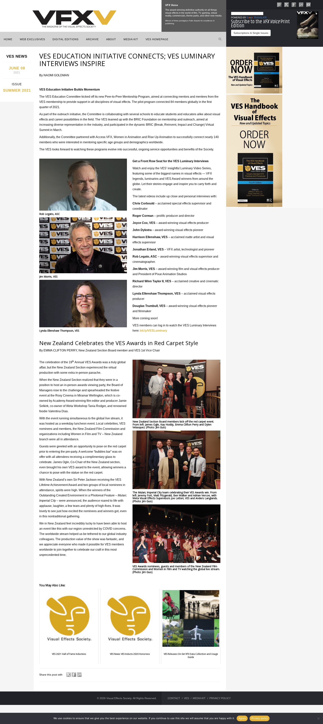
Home (8, 39)
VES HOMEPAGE (157, 39)
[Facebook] (294, 4)
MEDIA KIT (131, 39)
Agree (242, 718)
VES (186, 698)
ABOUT (111, 39)
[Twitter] (286, 4)
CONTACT (174, 698)
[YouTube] (308, 4)
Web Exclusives (32, 39)
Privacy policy (259, 718)
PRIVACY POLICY (220, 698)
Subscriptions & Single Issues (250, 32)
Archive (92, 39)
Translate (260, 17)
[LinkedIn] (301, 4)
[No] (318, 718)
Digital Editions (66, 39)
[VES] (279, 4)
